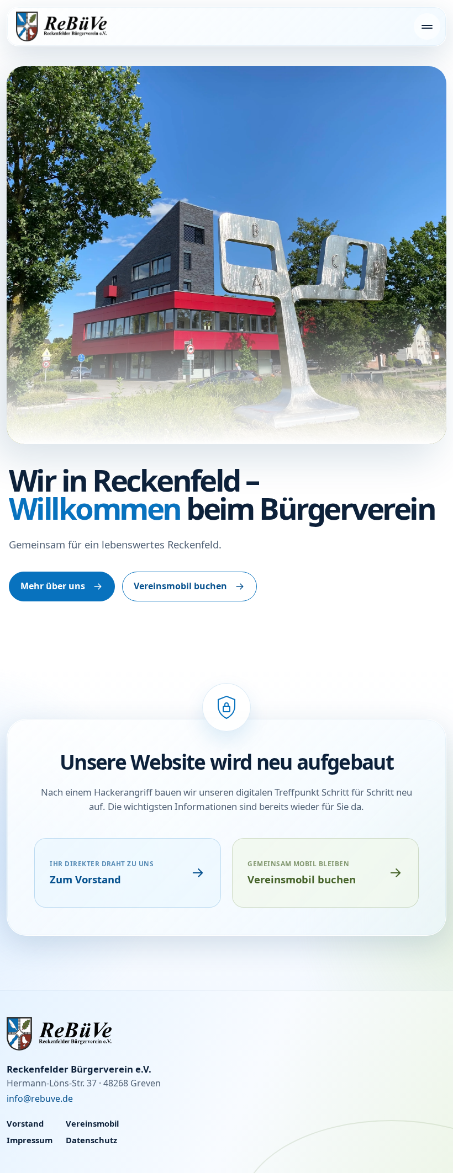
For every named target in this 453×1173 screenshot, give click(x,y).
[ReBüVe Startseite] (61, 26)
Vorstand (25, 1123)
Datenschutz (91, 1139)
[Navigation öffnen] (427, 26)
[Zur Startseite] (226, 1034)
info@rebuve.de (40, 1098)
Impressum (29, 1139)
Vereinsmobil (92, 1123)
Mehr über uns (52, 586)
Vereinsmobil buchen (180, 586)
